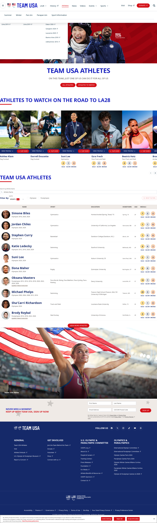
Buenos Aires (53, 37)
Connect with (53, 460)
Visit (123, 5)
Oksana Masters (23, 277)
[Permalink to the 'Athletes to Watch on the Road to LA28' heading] (112, 100)
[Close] (154, 519)
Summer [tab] (8, 15)
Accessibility (28, 510)
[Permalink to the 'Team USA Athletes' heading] (53, 177)
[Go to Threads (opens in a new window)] (141, 428)
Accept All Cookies (133, 519)
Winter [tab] (19, 15)
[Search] (154, 5)
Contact (85, 480)
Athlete (20, 452)
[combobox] (17, 199)
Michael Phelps (22, 292)
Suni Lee (18, 257)
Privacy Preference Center (124, 510)
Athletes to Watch (86, 85)
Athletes (65, 5)
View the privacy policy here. (30, 521)
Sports (103, 6)
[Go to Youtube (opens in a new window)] (135, 428)
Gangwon (52, 29)
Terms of (130, 417)
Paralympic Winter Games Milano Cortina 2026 (128, 469)
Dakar (51, 24)
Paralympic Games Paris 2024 (124, 459)
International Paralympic (127, 451)
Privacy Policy (113, 415)
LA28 (42, 6)
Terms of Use (122, 415)
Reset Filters (150, 198)
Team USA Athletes (20, 445)
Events (91, 6)
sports (11, 196)
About (85, 451)
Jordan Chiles (21, 224)
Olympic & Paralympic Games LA (128, 474)
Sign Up (145, 410)
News (74, 6)
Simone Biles (21, 213)
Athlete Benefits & (91, 473)
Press (87, 462)
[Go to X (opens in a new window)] (117, 428)
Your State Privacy (102, 510)
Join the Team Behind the (59, 445)
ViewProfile (6, 151)
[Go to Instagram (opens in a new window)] (123, 428)
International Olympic (126, 448)
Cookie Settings (106, 519)
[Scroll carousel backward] (151, 173)
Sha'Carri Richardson (27, 303)
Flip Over (24, 151)
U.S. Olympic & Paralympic (27, 456)
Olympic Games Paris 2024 (123, 455)
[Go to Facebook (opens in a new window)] (111, 428)
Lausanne (52, 33)
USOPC (87, 477)
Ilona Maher (20, 268)
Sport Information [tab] (59, 15)
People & (87, 455)
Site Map (86, 510)
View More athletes (78, 325)
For (85, 470)
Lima (7, 24)
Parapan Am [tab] (42, 15)
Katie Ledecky (22, 246)
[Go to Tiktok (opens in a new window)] (129, 428)
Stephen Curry (22, 235)
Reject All (119, 519)
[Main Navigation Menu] (3, 5)
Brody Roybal (21, 312)
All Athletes (68, 85)
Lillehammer (53, 42)
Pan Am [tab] (29, 15)
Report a (21, 460)
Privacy (118, 417)
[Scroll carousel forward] (155, 173)
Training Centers (86, 459)
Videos (83, 6)
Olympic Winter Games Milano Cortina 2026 (127, 463)
